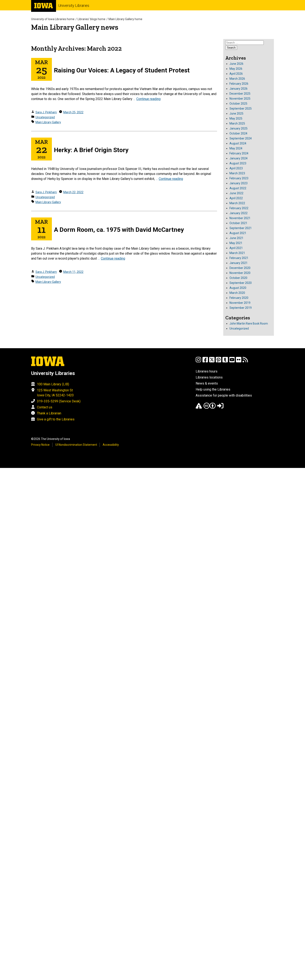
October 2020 (238, 278)
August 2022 (237, 188)
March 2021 (237, 253)
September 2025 (240, 108)
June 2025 (236, 113)
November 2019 (239, 302)
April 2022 (236, 198)
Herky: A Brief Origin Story (91, 150)
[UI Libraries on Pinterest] (218, 362)
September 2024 (240, 138)
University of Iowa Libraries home (52, 19)
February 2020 (238, 297)
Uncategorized (45, 117)
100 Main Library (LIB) (53, 384)
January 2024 (238, 158)
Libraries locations (209, 377)
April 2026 (236, 73)
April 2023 (236, 168)
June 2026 (236, 63)
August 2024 (237, 143)
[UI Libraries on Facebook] (205, 362)
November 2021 (239, 218)
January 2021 (238, 263)
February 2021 (238, 258)
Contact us (44, 407)
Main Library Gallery (48, 122)
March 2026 (237, 78)
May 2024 (235, 148)
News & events (207, 383)
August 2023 (237, 163)
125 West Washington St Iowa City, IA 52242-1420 (55, 392)
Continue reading (148, 99)
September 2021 (240, 228)
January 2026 (238, 88)
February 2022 (238, 208)
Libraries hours (206, 371)
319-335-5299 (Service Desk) (59, 401)
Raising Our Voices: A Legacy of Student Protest (122, 70)
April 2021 (236, 248)
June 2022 (236, 193)
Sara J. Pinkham (46, 112)
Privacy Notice (40, 444)
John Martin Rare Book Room (248, 323)
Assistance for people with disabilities (224, 395)
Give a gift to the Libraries (55, 419)
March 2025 (237, 123)
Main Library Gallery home (125, 19)
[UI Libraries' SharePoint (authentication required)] (220, 408)
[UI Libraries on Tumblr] (225, 362)
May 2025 (235, 118)
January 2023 (238, 183)
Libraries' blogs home (91, 19)
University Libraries (73, 5)
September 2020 (240, 282)
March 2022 (237, 203)
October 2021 (238, 223)
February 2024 (238, 153)
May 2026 (235, 68)
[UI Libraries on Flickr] (238, 362)
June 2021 (236, 238)
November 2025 (239, 98)
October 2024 (238, 133)
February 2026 (238, 83)
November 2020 (239, 273)
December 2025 (239, 93)
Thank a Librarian (49, 413)
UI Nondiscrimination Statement (76, 444)
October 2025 (238, 103)
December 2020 (239, 268)
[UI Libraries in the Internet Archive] (199, 408)
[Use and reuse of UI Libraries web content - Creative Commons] (210, 408)
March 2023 (237, 173)
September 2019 (240, 307)
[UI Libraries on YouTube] (232, 362)
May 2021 (235, 243)
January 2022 (238, 213)
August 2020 (237, 287)
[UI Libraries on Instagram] (198, 362)
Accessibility (111, 444)
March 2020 (237, 292)
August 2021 (237, 233)
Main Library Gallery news (74, 27)
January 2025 (238, 128)
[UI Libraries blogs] (245, 362)
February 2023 (238, 178)
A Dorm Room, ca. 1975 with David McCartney (119, 229)
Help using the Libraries (213, 389)
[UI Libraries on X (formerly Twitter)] (212, 362)
